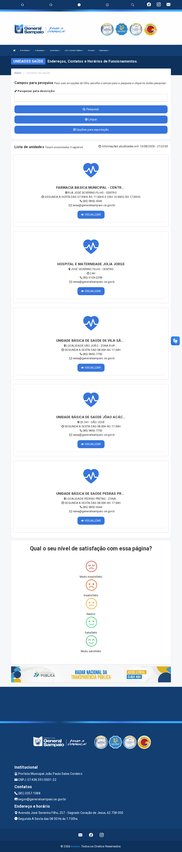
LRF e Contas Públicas (73, 50)
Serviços (91, 50)
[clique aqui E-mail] (80, 835)
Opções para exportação (92, 129)
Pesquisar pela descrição (36, 91)
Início (18, 73)
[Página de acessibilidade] (107, 4)
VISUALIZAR (92, 214)
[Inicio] (14, 50)
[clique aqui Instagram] (102, 835)
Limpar (92, 119)
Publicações (103, 50)
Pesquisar (92, 109)
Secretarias (54, 50)
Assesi (75, 846)
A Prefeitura (24, 50)
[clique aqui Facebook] (91, 835)
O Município (39, 50)
